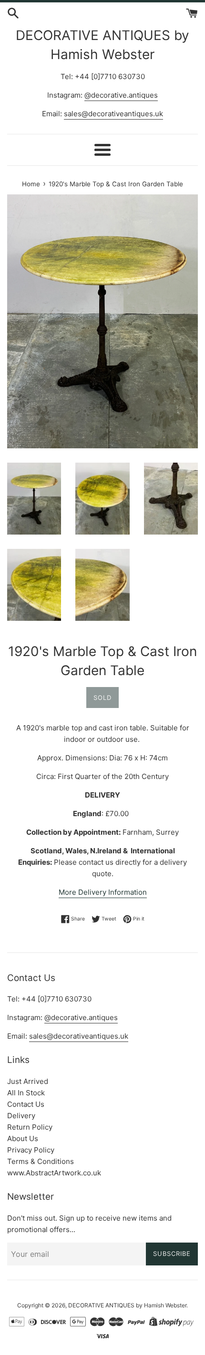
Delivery (21, 1115)
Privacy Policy (30, 1149)
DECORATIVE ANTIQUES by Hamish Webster (102, 44)
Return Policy (29, 1127)
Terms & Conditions (40, 1161)
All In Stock (26, 1092)
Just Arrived (27, 1081)
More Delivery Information (103, 892)
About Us (22, 1138)
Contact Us (25, 1104)
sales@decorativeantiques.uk (113, 113)
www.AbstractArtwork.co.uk (54, 1172)
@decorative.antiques (121, 95)
